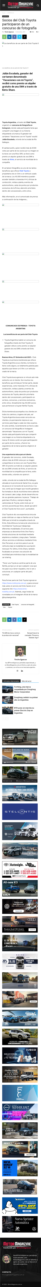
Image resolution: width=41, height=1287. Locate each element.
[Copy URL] (24, 37)
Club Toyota (15, 604)
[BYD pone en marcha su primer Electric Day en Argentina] (7, 710)
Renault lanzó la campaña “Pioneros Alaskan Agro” (32, 635)
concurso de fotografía (27, 604)
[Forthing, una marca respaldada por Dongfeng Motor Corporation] (7, 689)
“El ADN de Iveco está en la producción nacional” (11, 634)
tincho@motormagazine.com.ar (13, 1275)
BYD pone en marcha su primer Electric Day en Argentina (24, 710)
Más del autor (26, 681)
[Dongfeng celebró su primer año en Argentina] (7, 700)
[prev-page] (3, 718)
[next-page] (7, 718)
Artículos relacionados (11, 681)
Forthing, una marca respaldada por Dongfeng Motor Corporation (25, 689)
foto (4, 607)
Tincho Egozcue (9, 32)
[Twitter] (19, 37)
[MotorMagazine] (20, 5)
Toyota (10, 607)
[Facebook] (14, 37)
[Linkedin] (9, 37)
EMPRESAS (10, 13)
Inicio (3, 13)
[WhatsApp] (4, 37)
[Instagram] (18, 671)
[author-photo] (20, 656)
